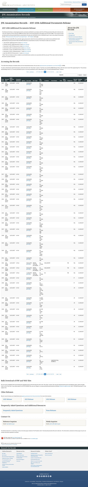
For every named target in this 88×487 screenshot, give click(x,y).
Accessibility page (34, 438)
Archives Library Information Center (8, 465)
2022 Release (50, 399)
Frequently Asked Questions (13, 410)
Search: (61, 75)
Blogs (48, 476)
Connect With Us (44, 474)
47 (37, 72)
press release (24, 42)
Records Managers (20, 459)
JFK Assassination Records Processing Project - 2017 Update (19, 36)
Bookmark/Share (77, 2)
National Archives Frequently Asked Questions (37, 455)
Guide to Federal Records (36, 457)
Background (72, 35)
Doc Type (35, 80)
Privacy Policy (39, 481)
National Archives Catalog (7, 458)
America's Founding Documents (79, 9)
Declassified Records (35, 459)
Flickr (50, 476)
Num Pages (64, 80)
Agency (23, 80)
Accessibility (32, 481)
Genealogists (19, 453)
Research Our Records (9, 9)
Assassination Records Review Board (76, 42)
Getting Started (34, 453)
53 (49, 72)
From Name (54, 80)
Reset (85, 75)
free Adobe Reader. (16, 437)
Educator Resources (44, 9)
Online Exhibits (5, 467)
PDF (28, 84)
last (60, 72)
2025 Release (7, 399)
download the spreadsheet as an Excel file (49, 65)
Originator (70, 80)
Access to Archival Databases (6, 462)
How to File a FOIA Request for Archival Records (36, 466)
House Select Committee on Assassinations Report (75, 39)
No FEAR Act (56, 481)
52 (47, 72)
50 (43, 72)
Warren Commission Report (75, 37)
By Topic (4, 453)
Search (84, 4)
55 (53, 72)
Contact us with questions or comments (9, 444)
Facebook (37, 476)
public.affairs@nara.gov (54, 424)
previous (32, 72)
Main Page (71, 33)
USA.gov (61, 481)
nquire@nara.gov (11, 424)
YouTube (46, 476)
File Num (41, 80)
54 (51, 72)
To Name (46, 80)
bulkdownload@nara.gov (65, 386)
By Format (4, 455)
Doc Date (28, 80)
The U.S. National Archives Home (18, 4)
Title (61, 80)
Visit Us (62, 9)
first (28, 72)
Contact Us (84, 2)
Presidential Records (6, 460)
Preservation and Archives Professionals (21, 457)
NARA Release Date (12, 79)
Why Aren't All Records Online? (35, 463)
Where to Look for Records (36, 461)
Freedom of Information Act (48, 481)
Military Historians (20, 455)
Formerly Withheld (18, 80)
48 (39, 72)
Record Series (75, 80)
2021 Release (72, 399)
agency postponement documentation (31, 396)
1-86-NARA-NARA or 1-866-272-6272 (44, 485)
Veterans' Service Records (26, 9)
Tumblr (44, 476)
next (57, 72)
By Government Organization (8, 456)
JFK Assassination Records (21, 17)
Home (3, 17)
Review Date (80, 80)
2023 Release (29, 399)
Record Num (7, 80)
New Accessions (48, 455)
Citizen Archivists (68, 2)
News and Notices (49, 453)
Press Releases (51, 410)
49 (41, 72)
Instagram (42, 476)
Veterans (18, 461)
